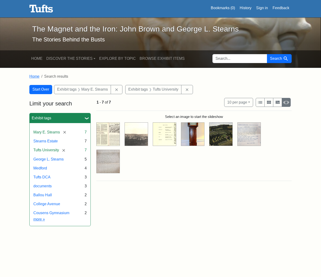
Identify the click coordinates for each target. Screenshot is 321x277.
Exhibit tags (41, 118)
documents (42, 186)
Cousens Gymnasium (51, 213)
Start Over (40, 89)
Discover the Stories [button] (69, 58)
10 (237, 102)
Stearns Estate (45, 141)
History (245, 8)
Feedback (281, 8)
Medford (40, 168)
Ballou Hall (42, 195)
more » (39, 219)
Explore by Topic (117, 58)
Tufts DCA (42, 177)
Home (37, 58)
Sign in (262, 8)
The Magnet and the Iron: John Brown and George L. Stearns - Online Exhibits (41, 8)
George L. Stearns (48, 159)
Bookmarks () (223, 8)
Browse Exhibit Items (162, 58)
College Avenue (46, 204)
